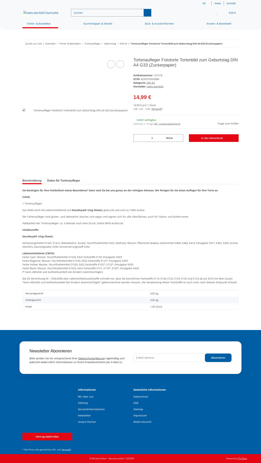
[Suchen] (147, 13)
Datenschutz (140, 396)
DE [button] (204, 3)
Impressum (140, 415)
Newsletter (84, 415)
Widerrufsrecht (142, 422)
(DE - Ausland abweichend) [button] (167, 123)
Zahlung (83, 403)
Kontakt (231, 3)
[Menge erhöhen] (179, 138)
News (217, 3)
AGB (135, 403)
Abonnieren (218, 357)
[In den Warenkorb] (25, 55)
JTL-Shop (242, 458)
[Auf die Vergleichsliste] (111, 64)
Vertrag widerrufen (47, 436)
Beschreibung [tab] (32, 180)
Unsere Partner (87, 422)
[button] (210, 13)
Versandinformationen (91, 409)
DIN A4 (150, 82)
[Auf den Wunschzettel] (120, 64)
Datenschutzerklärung (91, 358)
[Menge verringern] (137, 138)
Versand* (157, 109)
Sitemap (138, 409)
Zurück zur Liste (33, 43)
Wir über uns (86, 396)
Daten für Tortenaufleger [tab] (63, 180)
